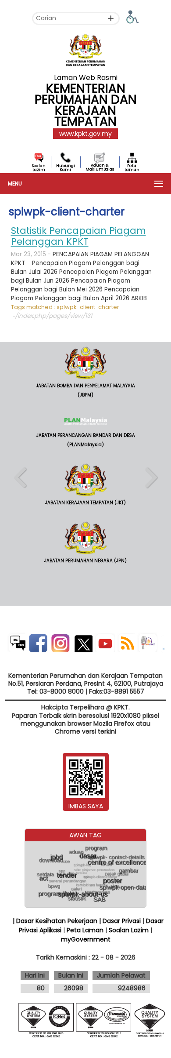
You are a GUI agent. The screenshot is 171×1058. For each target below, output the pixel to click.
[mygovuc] (162, 644)
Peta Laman (132, 167)
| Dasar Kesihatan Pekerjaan (56, 920)
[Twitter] (82, 642)
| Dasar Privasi (120, 920)
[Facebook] (37, 642)
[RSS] (126, 642)
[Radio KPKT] (147, 642)
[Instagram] (60, 642)
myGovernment (85, 939)
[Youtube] (104, 642)
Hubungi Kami (65, 167)
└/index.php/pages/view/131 (51, 316)
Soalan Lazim (39, 167)
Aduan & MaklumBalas (100, 167)
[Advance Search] (110, 18)
